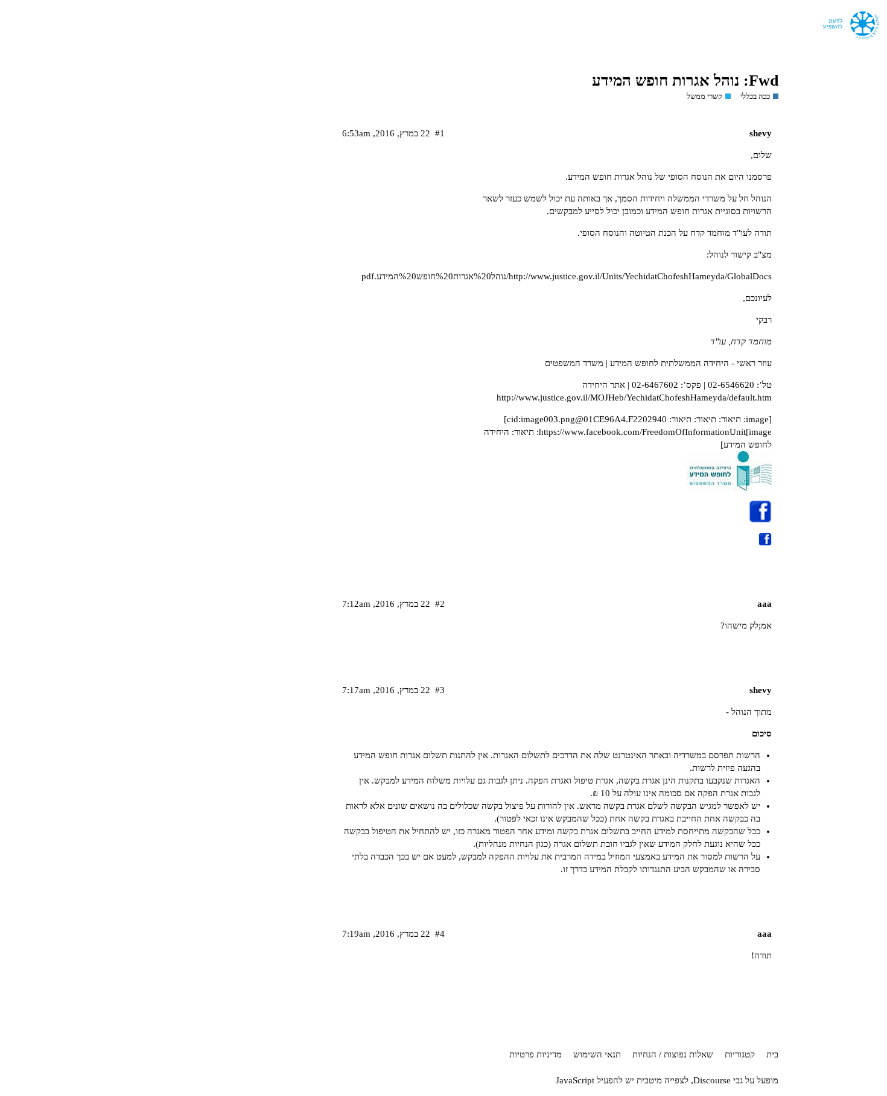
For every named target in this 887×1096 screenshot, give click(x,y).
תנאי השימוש (597, 1054)
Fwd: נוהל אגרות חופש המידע (685, 80)
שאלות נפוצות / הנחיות (672, 1054)
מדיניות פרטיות (535, 1054)
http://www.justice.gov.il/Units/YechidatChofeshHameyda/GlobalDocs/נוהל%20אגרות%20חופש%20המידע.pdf (566, 276)
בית (772, 1054)
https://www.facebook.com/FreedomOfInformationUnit (642, 432)
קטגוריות (740, 1054)
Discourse (712, 1080)
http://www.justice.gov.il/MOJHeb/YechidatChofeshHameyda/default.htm (634, 397)
